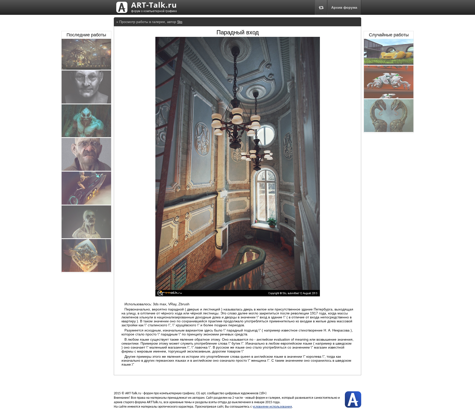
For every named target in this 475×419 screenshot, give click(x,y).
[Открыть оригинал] (237, 295)
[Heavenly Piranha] (388, 64)
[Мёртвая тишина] (86, 237)
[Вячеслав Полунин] (86, 102)
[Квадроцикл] (388, 97)
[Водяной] (86, 136)
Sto (179, 22)
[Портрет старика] (86, 170)
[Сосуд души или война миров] (86, 271)
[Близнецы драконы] (388, 131)
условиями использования (272, 407)
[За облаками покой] (86, 203)
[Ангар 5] (86, 68)
